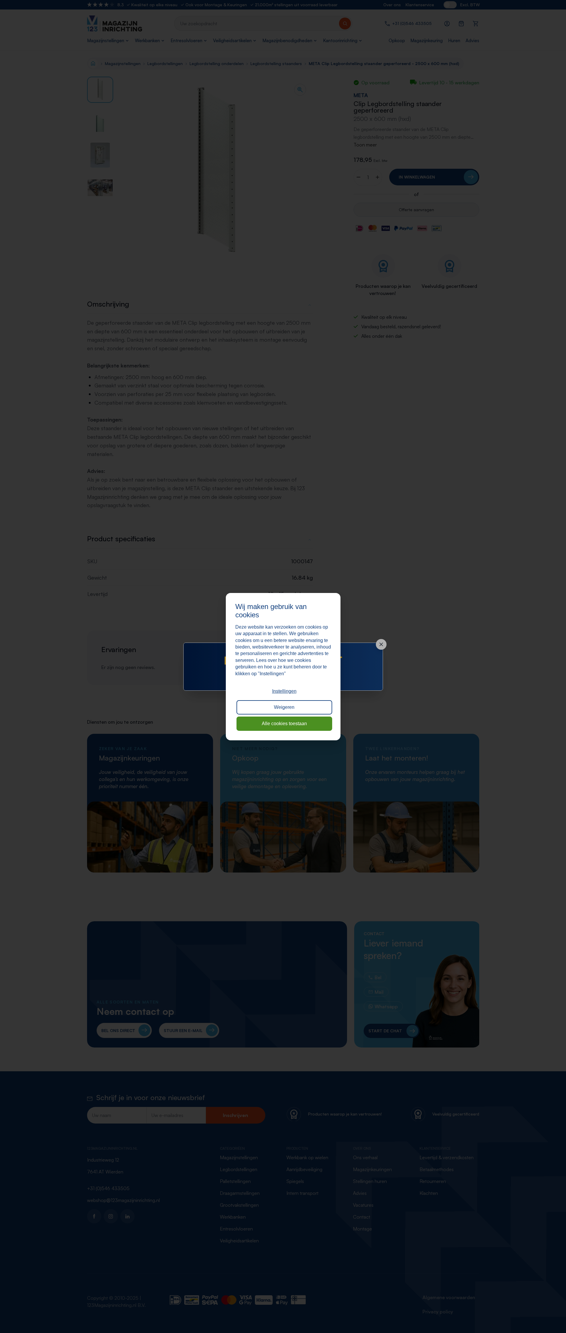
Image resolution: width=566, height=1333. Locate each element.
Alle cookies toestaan (284, 723)
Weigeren (284, 707)
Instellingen (284, 691)
